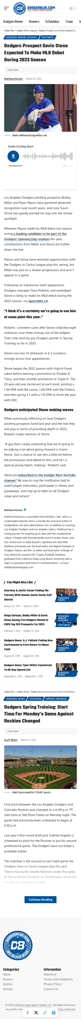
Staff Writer (10, 739)
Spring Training (56, 699)
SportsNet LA (38, 301)
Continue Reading (40, 899)
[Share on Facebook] (27, 1012)
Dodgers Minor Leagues (21, 37)
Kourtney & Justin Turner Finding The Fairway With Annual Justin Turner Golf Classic (28, 595)
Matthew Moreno (13, 78)
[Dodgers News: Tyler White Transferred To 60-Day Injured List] (66, 669)
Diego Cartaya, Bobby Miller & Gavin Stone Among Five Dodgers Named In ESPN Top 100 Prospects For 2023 (26, 620)
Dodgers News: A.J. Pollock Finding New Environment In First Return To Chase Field (28, 645)
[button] (7, 8)
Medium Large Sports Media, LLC (33, 1005)
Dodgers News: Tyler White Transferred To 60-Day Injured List (28, 667)
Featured (48, 37)
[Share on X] (36, 1012)
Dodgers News (63, 599)
